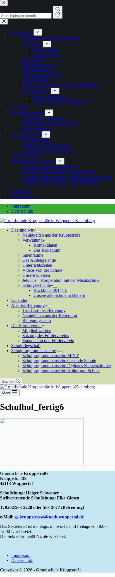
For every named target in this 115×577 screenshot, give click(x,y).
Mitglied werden (36, 330)
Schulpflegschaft (25, 345)
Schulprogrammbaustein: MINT (50, 355)
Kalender (19, 300)
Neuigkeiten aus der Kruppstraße (51, 235)
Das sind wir (22, 230)
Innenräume (32, 255)
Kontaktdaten (45, 245)
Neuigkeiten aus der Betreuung (49, 315)
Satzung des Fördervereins (45, 335)
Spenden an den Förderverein (48, 340)
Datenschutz (22, 211)
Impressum (20, 206)
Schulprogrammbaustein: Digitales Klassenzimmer (66, 365)
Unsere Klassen (36, 275)
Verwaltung (32, 240)
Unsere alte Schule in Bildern (59, 295)
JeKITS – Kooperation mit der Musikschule (60, 280)
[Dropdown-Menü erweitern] (38, 231)
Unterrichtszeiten (37, 265)
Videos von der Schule (42, 270)
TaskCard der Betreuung (44, 310)
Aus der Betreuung (28, 305)
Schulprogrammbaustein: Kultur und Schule (61, 370)
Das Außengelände (39, 260)
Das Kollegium (46, 250)
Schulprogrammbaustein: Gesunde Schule (59, 360)
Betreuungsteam (36, 320)
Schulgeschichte (36, 285)
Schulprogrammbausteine (33, 350)
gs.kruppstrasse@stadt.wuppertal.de (49, 517)
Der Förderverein (26, 325)
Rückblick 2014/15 (50, 290)
